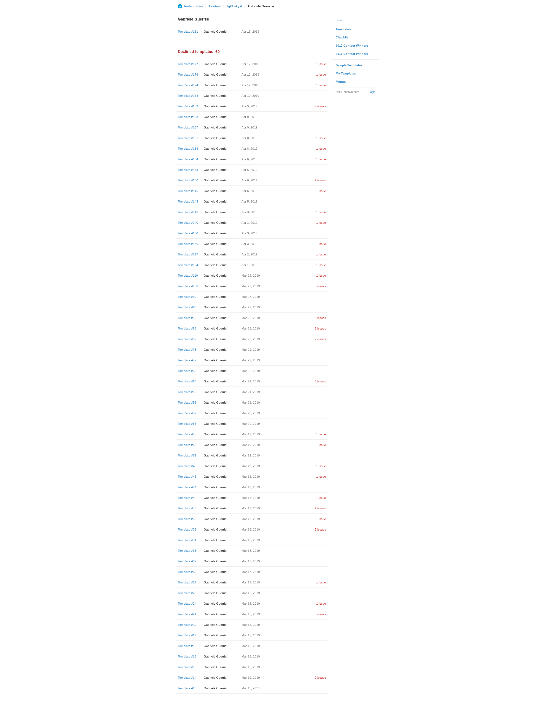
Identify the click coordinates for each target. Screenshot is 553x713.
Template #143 (188, 212)
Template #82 (187, 339)
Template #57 (187, 413)
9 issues (320, 106)
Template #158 (188, 148)
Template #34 (187, 540)
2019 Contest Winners (352, 53)
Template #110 (188, 275)
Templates (343, 29)
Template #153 (188, 169)
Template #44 (187, 487)
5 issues (320, 286)
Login (372, 91)
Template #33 (187, 550)
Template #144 (188, 201)
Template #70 (187, 370)
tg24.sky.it (234, 6)
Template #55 (187, 434)
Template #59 (187, 392)
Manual (341, 81)
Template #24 (187, 603)
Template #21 (187, 614)
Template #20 (187, 624)
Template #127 (188, 254)
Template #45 (187, 476)
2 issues (320, 180)
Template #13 (187, 688)
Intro (339, 21)
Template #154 (188, 159)
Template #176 (188, 74)
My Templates (346, 73)
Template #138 (188, 233)
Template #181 (188, 31)
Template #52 (187, 445)
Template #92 (187, 318)
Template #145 (188, 191)
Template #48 (187, 466)
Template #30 (187, 572)
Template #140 (188, 222)
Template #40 (187, 508)
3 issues (320, 318)
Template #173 (188, 95)
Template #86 (187, 328)
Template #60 (187, 381)
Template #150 (188, 180)
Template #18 (187, 646)
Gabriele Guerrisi (215, 31)
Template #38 (187, 519)
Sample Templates (349, 65)
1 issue (321, 64)
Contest (215, 6)
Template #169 (188, 106)
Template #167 (188, 127)
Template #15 (187, 667)
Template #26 (187, 593)
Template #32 (187, 561)
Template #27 (187, 582)
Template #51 (187, 455)
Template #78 (187, 349)
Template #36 (187, 529)
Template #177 (188, 64)
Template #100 (188, 286)
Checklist (343, 37)
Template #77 (187, 360)
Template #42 (187, 497)
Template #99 (187, 296)
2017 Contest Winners (352, 45)
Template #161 (188, 138)
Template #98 (187, 307)
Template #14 (187, 677)
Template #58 (187, 402)
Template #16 (187, 656)
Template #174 (188, 85)
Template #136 (188, 244)
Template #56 (187, 423)
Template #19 (187, 635)
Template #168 (188, 117)
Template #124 (188, 265)
